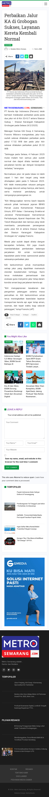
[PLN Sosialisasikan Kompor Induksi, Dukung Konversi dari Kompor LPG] (7, 752)
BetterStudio (30, 793)
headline (34, 315)
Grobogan (26, 315)
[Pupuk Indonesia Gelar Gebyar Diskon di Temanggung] (9, 495)
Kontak (13, 769)
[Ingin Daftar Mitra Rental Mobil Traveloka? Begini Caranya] (9, 530)
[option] (24, 518)
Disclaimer (21, 776)
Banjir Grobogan (15, 315)
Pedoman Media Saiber (21, 780)
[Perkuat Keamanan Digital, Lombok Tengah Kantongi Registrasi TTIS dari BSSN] (7, 709)
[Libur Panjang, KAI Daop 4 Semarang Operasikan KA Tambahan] (7, 686)
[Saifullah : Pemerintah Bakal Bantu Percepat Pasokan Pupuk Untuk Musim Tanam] (9, 518)
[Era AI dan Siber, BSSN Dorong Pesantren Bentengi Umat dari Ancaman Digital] (13, 377)
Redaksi (29, 769)
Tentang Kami (21, 773)
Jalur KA (8, 318)
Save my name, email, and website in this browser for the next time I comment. (23, 460)
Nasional (8, 45)
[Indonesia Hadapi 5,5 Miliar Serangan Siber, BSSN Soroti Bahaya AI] (13, 347)
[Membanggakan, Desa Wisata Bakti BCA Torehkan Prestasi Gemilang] (7, 740)
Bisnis (29, 371)
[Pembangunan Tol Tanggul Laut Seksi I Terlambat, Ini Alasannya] (9, 507)
